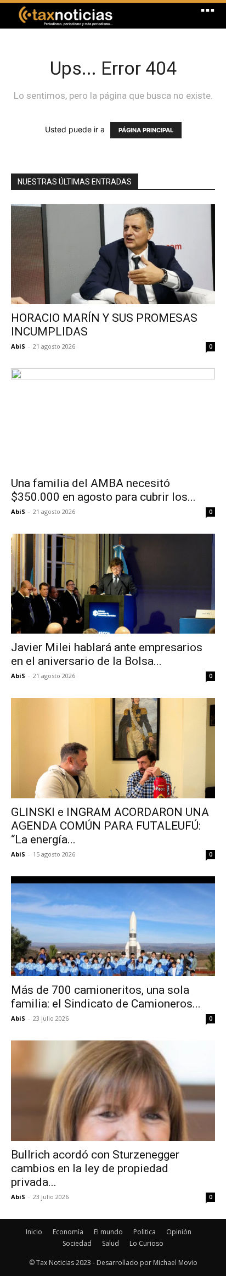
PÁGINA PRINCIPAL (145, 130)
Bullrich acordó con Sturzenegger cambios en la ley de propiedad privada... (95, 1168)
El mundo (108, 1231)
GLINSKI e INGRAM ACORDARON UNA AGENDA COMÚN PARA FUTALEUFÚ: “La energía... (110, 825)
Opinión (178, 1231)
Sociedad (77, 1243)
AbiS (18, 346)
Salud (110, 1243)
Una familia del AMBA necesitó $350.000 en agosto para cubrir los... (103, 490)
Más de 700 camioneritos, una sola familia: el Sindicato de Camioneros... (106, 996)
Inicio (34, 1231)
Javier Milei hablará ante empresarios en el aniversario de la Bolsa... (106, 654)
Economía (68, 1231)
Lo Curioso (146, 1243)
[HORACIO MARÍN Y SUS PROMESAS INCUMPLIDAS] (113, 254)
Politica (144, 1231)
